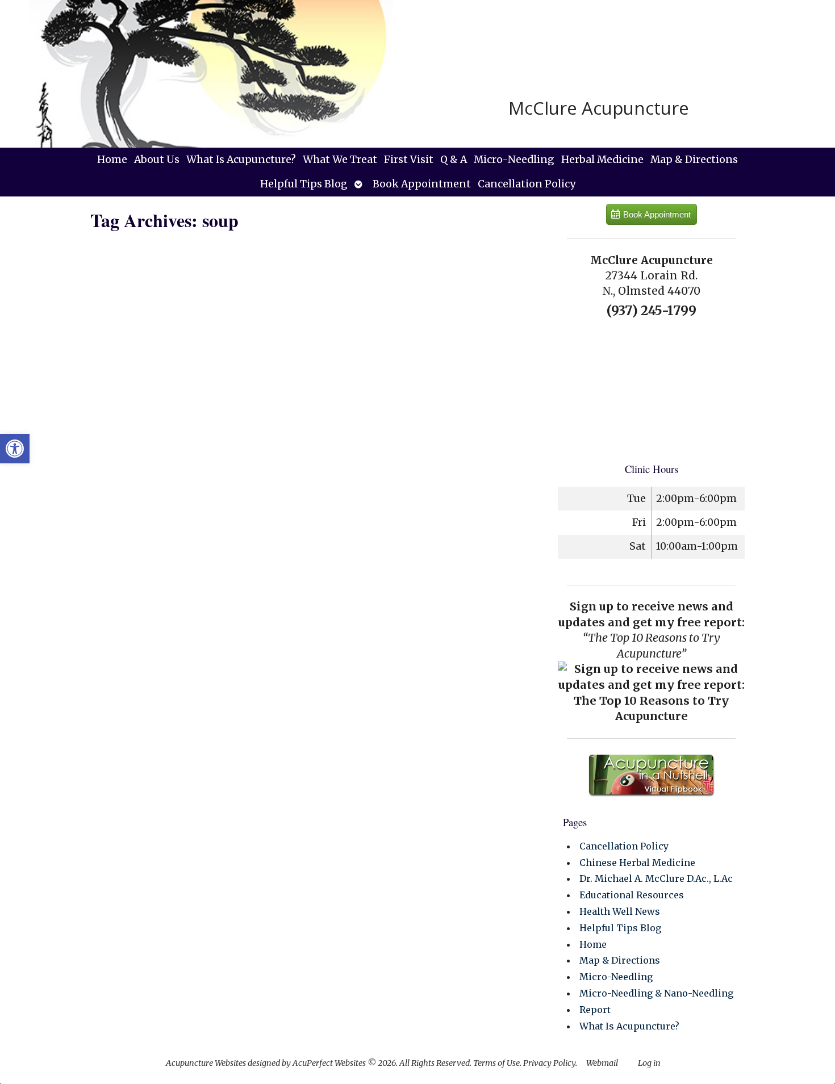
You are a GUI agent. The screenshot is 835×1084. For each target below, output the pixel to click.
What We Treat (340, 159)
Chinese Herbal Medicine (637, 862)
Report (595, 1009)
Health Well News (619, 911)
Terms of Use (496, 1063)
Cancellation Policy (526, 184)
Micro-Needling (514, 159)
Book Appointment (422, 184)
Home (112, 159)
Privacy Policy (549, 1063)
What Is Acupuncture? (241, 159)
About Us (156, 159)
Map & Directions (694, 159)
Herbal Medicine (602, 159)
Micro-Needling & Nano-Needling (656, 993)
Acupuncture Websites (206, 1063)
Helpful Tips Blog (304, 184)
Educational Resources (631, 895)
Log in (649, 1063)
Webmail (602, 1063)
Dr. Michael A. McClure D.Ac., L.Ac (656, 878)
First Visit (408, 159)
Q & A (453, 159)
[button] (15, 448)
